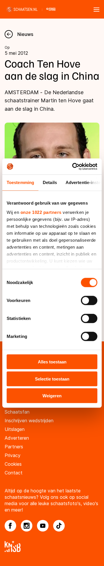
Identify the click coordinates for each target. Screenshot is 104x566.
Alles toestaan (52, 361)
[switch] (89, 300)
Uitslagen (15, 429)
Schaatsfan (17, 412)
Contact (14, 473)
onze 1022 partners (41, 212)
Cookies (13, 464)
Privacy (13, 455)
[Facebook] (10, 526)
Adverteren (17, 438)
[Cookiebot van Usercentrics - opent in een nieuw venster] (73, 166)
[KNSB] (52, 546)
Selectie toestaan (52, 378)
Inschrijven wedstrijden (29, 420)
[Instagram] (26, 526)
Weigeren (52, 395)
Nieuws (25, 34)
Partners (14, 446)
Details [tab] (50, 182)
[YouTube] (43, 526)
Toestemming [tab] (20, 182)
